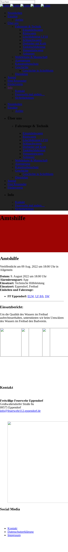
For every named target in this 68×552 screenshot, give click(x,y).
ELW (31, 296)
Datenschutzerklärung (21, 531)
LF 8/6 (39, 296)
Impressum (14, 535)
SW (47, 296)
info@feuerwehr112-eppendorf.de (20, 410)
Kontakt (12, 528)
